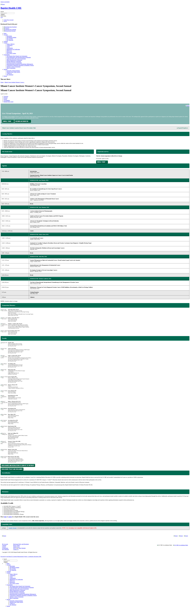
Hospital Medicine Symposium (14, 61)
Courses (5, 42)
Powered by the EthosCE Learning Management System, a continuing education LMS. (21, 556)
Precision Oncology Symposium (14, 62)
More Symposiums (11, 68)
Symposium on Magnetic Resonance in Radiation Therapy (20, 65)
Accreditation (7, 100)
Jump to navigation (5, 1)
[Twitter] (181, 536)
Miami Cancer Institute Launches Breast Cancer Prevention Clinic (19, 128)
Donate (5, 76)
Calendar (6, 41)
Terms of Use (16, 546)
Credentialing (10, 48)
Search (2, 11)
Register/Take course (8, 101)
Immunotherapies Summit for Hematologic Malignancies (20, 64)
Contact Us (9, 73)
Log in (5, 21)
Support (5, 69)
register (10, 516)
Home (5, 33)
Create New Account (8, 19)
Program (6, 97)
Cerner (8, 46)
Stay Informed (10, 74)
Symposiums (7, 54)
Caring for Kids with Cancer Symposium (16, 58)
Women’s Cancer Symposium (13, 66)
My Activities (10, 38)
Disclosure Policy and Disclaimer (21, 544)
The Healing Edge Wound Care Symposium (17, 56)
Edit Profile (9, 36)
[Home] (3, 4)
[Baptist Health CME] (4, 536)
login (5, 516)
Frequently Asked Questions (13, 70)
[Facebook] (176, 536)
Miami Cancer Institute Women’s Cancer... (14, 82)
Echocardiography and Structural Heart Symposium (19, 57)
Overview (6, 96)
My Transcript (10, 40)
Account (6, 34)
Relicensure (9, 52)
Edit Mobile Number (11, 37)
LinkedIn (13, 29)
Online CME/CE (10, 44)
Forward (13, 31)
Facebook (14, 27)
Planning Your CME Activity (13, 72)
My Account (5, 544)
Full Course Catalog (11, 53)
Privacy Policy (16, 545)
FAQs (14, 548)
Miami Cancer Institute (9, 116)
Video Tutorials (22, 548)
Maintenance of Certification (13, 49)
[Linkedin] (186, 536)
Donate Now (90, 535)
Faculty (5, 99)
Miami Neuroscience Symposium (14, 60)
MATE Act (9, 50)
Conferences (9, 45)
